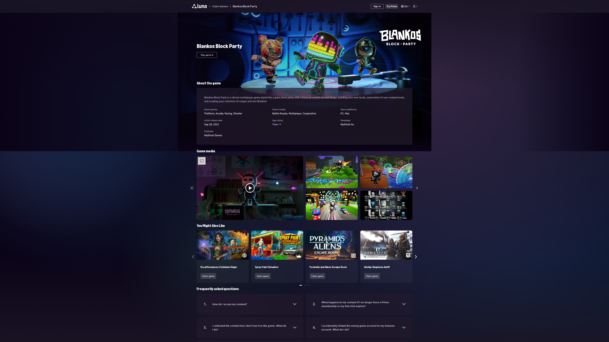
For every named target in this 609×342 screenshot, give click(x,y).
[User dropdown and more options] (415, 6)
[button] (250, 188)
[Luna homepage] (199, 6)
